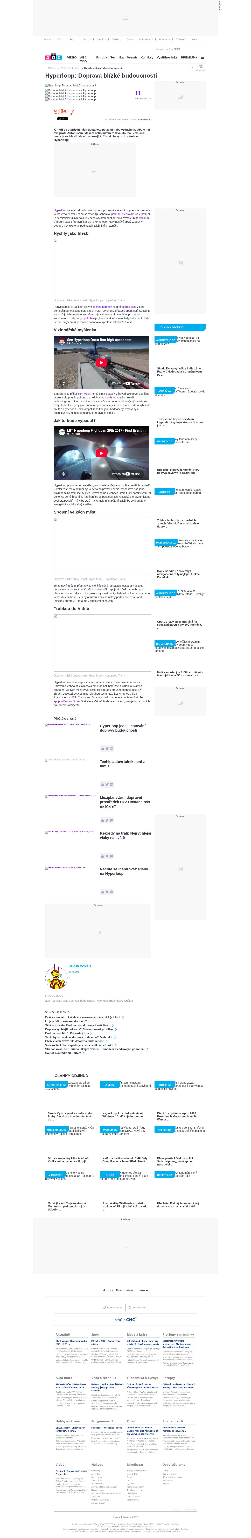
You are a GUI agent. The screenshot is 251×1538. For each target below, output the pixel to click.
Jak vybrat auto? (98, 1503)
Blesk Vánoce (63, 1341)
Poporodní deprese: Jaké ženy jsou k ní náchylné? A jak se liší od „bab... (142, 1439)
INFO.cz (66, 1344)
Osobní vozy (96, 1477)
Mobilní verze (139, 1307)
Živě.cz (130, 39)
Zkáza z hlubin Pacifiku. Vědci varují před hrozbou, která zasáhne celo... (142, 1393)
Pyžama (130, 1484)
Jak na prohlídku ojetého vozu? (104, 1487)
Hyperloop (60, 210)
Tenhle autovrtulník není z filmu (122, 764)
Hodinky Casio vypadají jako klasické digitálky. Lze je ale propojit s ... (106, 1407)
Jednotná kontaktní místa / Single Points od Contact (129, 1531)
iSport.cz (87, 39)
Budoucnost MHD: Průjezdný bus (67, 1033)
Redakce (127, 1517)
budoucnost (87, 1000)
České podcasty (169, 1474)
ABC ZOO (83, 59)
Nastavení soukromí (79, 1531)
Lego (129, 1480)
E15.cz (60, 39)
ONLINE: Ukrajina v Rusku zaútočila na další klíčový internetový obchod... (72, 1355)
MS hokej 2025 (98, 1341)
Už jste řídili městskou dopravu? (66, 1021)
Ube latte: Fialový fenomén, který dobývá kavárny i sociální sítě (176, 1393)
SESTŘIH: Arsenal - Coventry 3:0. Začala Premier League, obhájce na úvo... (70, 1480)
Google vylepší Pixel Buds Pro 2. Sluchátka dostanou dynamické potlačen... (104, 1402)
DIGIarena (181, 39)
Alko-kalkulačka (64, 1384)
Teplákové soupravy (135, 1490)
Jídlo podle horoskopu (183, 1387)
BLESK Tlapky (63, 1428)
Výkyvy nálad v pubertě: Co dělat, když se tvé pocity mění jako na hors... (179, 1442)
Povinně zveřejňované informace (166, 1531)
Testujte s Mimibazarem (137, 1471)
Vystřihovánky (167, 57)
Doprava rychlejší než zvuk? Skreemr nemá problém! (79, 1029)
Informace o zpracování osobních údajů (162, 1529)
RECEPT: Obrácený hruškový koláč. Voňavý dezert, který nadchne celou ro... (178, 1358)
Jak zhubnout (133, 1341)
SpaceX (111, 393)
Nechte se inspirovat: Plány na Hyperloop (124, 871)
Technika (117, 57)
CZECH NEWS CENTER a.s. (105, 1524)
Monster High (132, 1474)
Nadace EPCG (151, 1387)
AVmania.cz (164, 39)
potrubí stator (129, 306)
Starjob (165, 1471)
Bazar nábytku (133, 1500)
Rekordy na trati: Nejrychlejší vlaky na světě (125, 835)
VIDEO (72, 57)
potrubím (89, 318)
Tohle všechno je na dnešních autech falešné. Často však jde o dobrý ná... (71, 1399)
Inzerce (142, 1290)
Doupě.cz (101, 39)
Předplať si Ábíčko (164, 49)
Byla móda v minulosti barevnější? (105, 1438)
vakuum (144, 218)
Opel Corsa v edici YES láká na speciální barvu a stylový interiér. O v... (72, 1393)
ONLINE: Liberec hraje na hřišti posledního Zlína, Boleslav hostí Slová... (104, 1350)
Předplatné (124, 1290)
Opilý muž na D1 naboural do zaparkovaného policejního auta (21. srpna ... (71, 1485)
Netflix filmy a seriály (66, 1431)
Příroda (101, 57)
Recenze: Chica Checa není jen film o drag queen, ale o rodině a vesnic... (106, 1433)
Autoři (108, 1290)
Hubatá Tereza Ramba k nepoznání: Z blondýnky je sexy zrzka (143, 1361)
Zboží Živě (95, 1474)
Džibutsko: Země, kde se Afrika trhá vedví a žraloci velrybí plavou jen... (70, 1442)
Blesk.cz (47, 39)
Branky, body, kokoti (77, 1471)
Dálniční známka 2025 (73, 1387)
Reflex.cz (116, 39)
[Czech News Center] (131, 1319)
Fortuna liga (61, 1474)
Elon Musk (84, 393)
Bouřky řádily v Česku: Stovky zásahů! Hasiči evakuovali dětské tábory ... (72, 1350)
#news (119, 1428)
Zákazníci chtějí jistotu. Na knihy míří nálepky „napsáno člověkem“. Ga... (142, 1404)
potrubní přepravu (122, 214)
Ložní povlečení (133, 1497)
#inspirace (96, 1428)
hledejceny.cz (97, 1471)
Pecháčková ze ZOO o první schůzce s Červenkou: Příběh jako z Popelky (71, 1491)
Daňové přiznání (135, 1384)
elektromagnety (102, 306)
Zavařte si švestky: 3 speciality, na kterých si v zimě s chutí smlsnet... (177, 1399)
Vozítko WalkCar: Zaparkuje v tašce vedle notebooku (79, 1045)
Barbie (129, 1477)
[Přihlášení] (201, 66)
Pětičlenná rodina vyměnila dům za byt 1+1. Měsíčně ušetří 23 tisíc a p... (178, 1364)
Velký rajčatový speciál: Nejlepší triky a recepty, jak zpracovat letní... (179, 1404)
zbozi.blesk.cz (97, 1484)
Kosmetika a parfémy (135, 1487)
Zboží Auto (95, 1497)
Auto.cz (73, 39)
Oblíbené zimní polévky (174, 1384)
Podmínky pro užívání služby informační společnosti (122, 1529)
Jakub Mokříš (144, 119)
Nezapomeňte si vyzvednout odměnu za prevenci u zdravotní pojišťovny (142, 1451)
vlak (65, 1000)
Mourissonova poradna (174, 1427)
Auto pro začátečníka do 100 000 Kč (106, 1493)
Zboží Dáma (96, 1480)
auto (48, 1000)
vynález (128, 1000)
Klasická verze (114, 1307)
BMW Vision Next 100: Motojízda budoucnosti (74, 1041)
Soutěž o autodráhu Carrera (63, 1053)
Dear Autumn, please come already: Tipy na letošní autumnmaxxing (106, 1442)
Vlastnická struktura (98, 1531)
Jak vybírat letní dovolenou (176, 1347)
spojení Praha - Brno (66, 701)
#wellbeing (109, 1428)
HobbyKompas (97, 1490)
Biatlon (111, 1341)
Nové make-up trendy (148, 1344)
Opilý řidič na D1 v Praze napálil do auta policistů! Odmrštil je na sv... (141, 1355)
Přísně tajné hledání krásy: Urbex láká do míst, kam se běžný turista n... (71, 1448)
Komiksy (147, 57)
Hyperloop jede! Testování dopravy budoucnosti (122, 728)
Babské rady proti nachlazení (141, 1431)
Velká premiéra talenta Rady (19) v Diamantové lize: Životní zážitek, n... (107, 1355)
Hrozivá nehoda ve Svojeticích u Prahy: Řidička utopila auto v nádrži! (143, 1350)
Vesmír (132, 57)
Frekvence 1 (168, 1480)
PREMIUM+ (189, 57)
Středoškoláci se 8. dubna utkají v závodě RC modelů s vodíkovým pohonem (95, 1049)
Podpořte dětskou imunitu (139, 1427)
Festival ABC (179, 1431)
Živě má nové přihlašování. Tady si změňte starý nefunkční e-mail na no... (178, 1448)
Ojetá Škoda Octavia (100, 1500)
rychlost (56, 1000)
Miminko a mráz (184, 1344)
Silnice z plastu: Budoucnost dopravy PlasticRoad (77, 1025)
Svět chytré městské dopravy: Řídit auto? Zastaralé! (79, 1037)
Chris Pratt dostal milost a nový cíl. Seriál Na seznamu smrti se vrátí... (105, 1396)
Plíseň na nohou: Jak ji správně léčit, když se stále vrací (142, 1445)
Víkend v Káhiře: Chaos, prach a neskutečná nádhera (69, 1436)
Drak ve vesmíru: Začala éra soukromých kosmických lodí (83, 1017)
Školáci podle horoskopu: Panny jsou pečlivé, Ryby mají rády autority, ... (178, 1353)
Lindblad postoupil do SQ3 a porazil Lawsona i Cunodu (70, 1404)
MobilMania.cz (146, 39)
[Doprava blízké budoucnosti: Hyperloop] (102, 295)
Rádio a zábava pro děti (172, 1477)
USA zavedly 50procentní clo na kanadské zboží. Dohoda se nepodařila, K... (140, 1399)
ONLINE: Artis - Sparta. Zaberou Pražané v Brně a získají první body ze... (106, 1361)
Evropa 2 (166, 1484)
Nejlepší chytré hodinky (103, 1384)
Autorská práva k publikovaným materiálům (81, 1529)
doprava (74, 1000)
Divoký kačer (78, 1428)
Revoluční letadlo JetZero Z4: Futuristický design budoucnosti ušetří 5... (178, 1436)
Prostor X (60, 1471)
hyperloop (102, 1000)
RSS (136, 1517)
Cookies (184, 1529)
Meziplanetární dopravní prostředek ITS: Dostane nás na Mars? (125, 801)
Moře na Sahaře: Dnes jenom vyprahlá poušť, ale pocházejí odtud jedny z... (72, 1361)
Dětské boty (132, 1493)
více (194, 39)
